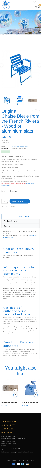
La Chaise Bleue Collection (20, 146)
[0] (38, 7)
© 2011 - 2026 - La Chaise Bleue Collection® (20, 461)
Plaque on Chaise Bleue (9, 402)
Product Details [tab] (10, 221)
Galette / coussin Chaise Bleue (30, 403)
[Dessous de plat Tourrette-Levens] (34, 110)
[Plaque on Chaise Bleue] (38, 110)
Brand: (3, 146)
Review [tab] (6, 226)
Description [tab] (23, 216)
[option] (10, 393)
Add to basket (19, 201)
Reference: (4, 148)
